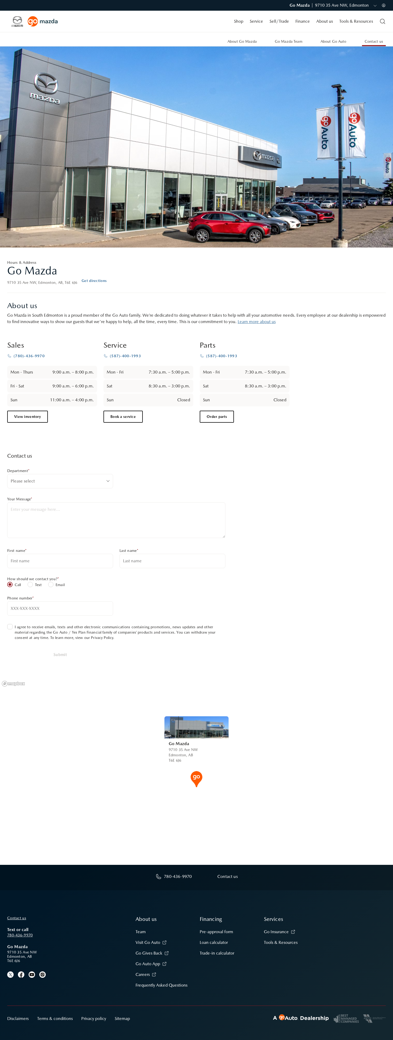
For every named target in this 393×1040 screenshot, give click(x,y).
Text (38, 585)
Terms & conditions (55, 1018)
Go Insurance (276, 931)
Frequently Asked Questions (161, 985)
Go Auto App (148, 963)
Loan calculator (214, 942)
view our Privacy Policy (94, 637)
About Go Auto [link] (333, 41)
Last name (129, 550)
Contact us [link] (374, 41)
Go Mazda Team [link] (288, 41)
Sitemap (122, 1018)
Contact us (16, 918)
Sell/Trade (279, 21)
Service (256, 21)
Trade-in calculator (217, 953)
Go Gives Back (149, 953)
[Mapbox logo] (13, 684)
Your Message (19, 499)
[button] (196, 778)
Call (18, 585)
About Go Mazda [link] (242, 41)
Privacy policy (93, 1018)
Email (60, 585)
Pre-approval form (216, 931)
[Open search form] (382, 21)
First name (16, 550)
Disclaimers (18, 1018)
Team (141, 931)
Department (18, 471)
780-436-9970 (20, 935)
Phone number (20, 598)
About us (324, 21)
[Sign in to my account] (384, 5)
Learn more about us (257, 321)
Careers (143, 974)
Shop (238, 21)
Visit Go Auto (148, 942)
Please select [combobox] (23, 481)
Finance (302, 21)
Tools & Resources (356, 21)
